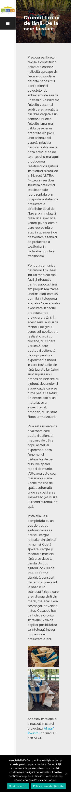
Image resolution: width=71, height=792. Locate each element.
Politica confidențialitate (48, 786)
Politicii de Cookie (45, 780)
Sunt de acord (18, 786)
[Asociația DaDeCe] (8, 9)
